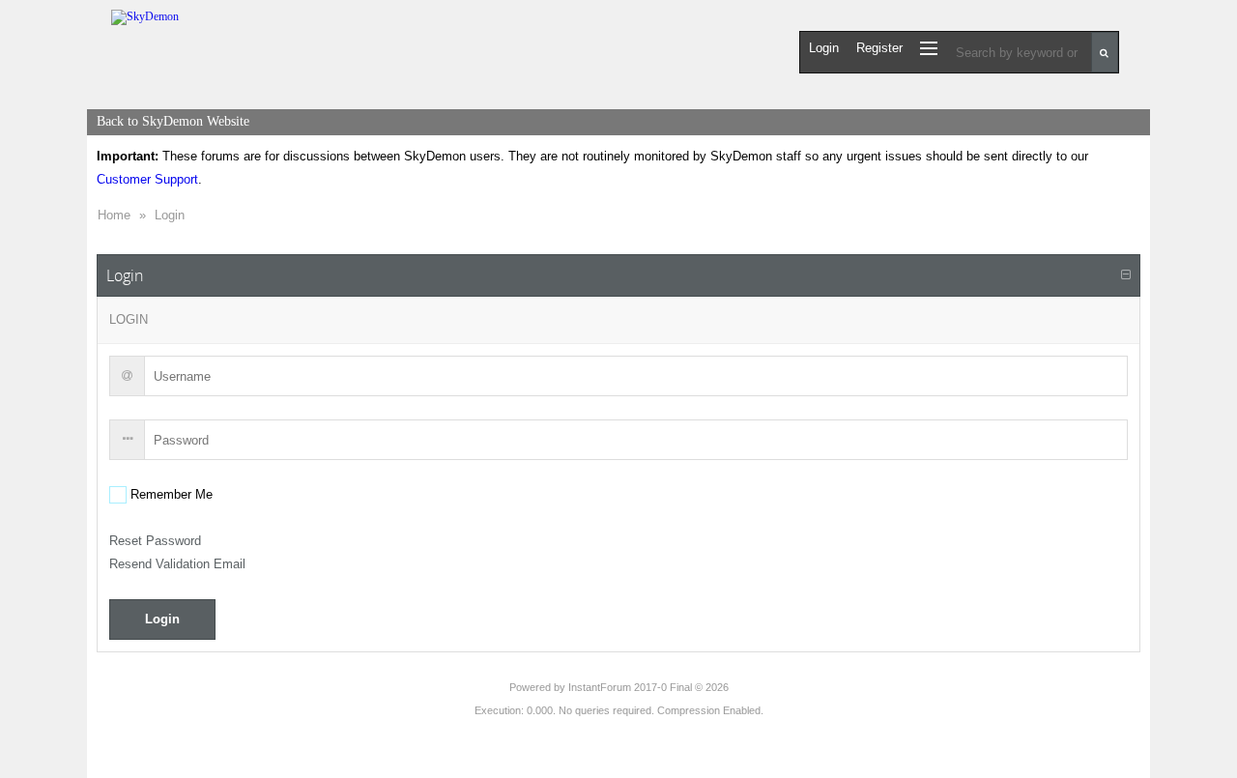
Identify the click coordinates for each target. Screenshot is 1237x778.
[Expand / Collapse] (1126, 275)
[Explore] (928, 48)
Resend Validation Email (177, 564)
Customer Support (147, 179)
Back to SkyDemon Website (173, 121)
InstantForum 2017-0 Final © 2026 (648, 687)
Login (170, 215)
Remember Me (170, 494)
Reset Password (155, 540)
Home (114, 215)
